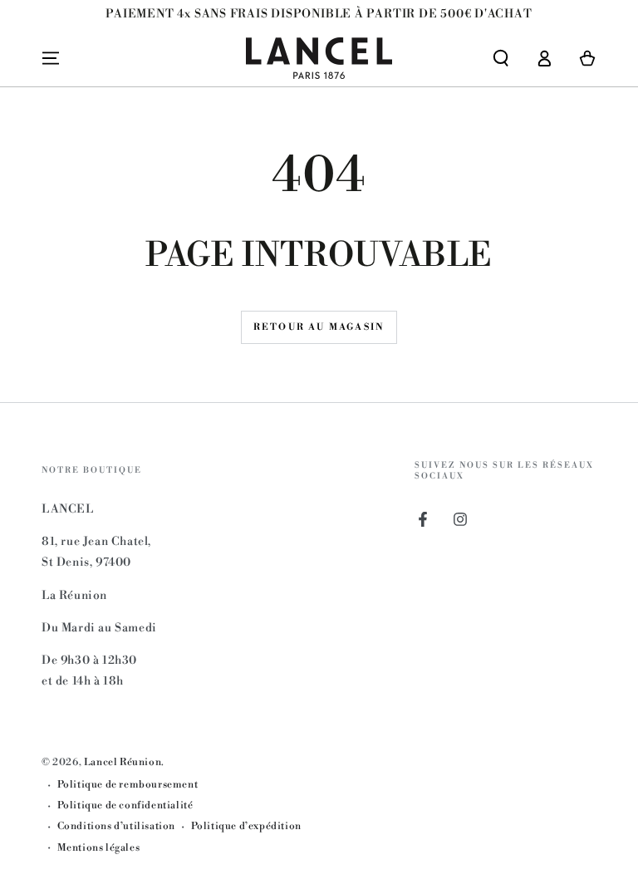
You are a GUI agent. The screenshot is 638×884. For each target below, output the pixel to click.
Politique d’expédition (246, 826)
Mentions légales (98, 848)
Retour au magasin (319, 327)
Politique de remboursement (128, 784)
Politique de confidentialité (125, 805)
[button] (501, 58)
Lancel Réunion (122, 762)
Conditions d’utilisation (116, 826)
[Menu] (50, 58)
